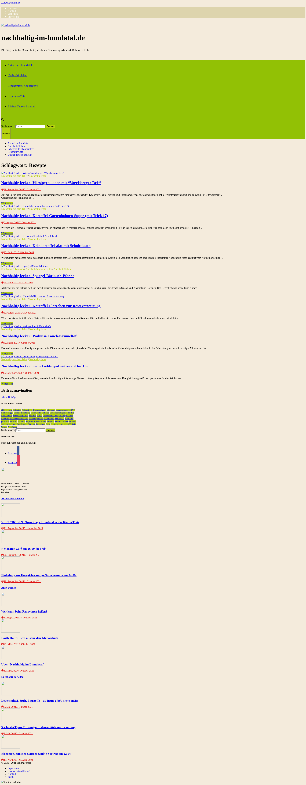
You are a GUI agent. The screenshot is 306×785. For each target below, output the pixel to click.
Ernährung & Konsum (12, 269)
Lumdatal (5, 418)
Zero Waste (12, 427)
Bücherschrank (39, 410)
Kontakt (12, 11)
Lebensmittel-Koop (51, 415)
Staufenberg (22, 424)
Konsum (32, 415)
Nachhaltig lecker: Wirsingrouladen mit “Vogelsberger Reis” (51, 183)
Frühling (45, 413)
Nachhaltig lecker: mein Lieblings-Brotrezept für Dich (46, 366)
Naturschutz (49, 418)
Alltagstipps (27, 410)
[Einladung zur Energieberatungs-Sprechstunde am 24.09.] (10, 569)
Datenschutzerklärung (19, 771)
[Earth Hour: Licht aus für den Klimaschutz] (10, 631)
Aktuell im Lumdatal (20, 65)
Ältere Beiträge (9, 397)
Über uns (12, 8)
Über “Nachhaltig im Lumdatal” (22, 664)
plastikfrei (69, 418)
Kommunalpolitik (20, 415)
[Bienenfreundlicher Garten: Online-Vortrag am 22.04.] (10, 747)
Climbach (51, 410)
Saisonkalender (61, 421)
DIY (73, 410)
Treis (48, 424)
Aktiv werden (8, 587)
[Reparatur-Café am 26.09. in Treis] (10, 542)
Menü (7, 133)
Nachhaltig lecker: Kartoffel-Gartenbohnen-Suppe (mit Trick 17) (54, 216)
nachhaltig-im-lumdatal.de (43, 38)
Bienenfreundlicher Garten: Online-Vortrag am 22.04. (36, 753)
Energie (17, 413)
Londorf (69, 415)
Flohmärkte (36, 413)
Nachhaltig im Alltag (12, 676)
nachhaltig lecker (36, 418)
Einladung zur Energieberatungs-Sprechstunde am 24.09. (38, 575)
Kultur (39, 415)
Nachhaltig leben (17, 75)
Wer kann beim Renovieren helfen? (24, 611)
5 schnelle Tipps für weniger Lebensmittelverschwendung (38, 727)
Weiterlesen (7, 203)
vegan (66, 424)
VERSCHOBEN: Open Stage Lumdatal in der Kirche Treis (40, 522)
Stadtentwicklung (9, 424)
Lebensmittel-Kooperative (23, 85)
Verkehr (72, 424)
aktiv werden (6, 410)
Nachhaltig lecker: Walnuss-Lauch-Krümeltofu (40, 336)
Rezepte (42, 421)
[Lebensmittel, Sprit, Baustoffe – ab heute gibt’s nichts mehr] (10, 694)
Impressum (13, 16)
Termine (31, 424)
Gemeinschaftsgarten (59, 413)
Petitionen (59, 418)
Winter (4, 427)
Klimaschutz (6, 415)
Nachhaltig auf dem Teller (14, 176)
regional (21, 421)
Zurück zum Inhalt (10, 2)
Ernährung (25, 413)
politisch (5, 421)
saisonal (50, 421)
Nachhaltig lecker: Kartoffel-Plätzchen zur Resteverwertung (51, 306)
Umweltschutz (57, 424)
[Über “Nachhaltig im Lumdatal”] (10, 658)
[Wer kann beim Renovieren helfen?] (10, 605)
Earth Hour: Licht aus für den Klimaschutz (29, 638)
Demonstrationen (63, 410)
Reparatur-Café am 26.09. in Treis (23, 548)
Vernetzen (13, 13)
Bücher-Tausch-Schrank (21, 106)
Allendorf (17, 410)
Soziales (72, 421)
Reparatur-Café (16, 96)
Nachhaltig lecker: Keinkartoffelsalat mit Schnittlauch (46, 246)
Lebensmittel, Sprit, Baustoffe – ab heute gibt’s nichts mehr (39, 700)
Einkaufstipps (7, 413)
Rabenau (13, 421)
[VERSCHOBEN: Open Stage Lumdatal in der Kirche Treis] (10, 516)
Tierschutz (40, 424)
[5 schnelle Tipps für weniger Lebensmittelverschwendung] (10, 721)
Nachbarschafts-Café (19, 418)
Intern (11, 776)
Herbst (71, 413)
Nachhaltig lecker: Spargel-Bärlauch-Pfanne (37, 276)
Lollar (63, 415)
